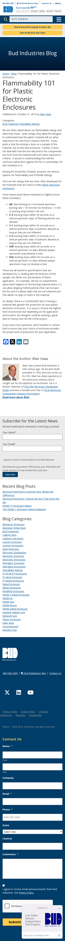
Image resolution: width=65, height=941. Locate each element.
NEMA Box (8, 601)
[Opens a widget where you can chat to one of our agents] (42, 922)
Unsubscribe (35, 715)
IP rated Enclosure (12, 577)
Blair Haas (45, 114)
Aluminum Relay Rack (14, 528)
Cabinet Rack (9, 535)
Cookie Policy (27, 711)
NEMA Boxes (9, 605)
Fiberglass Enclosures (14, 566)
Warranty (20, 715)
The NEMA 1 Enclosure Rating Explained (24, 509)
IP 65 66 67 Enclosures (14, 573)
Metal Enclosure (11, 584)
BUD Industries (10, 124)
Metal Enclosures (11, 587)
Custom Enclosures (12, 545)
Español (33, 7)
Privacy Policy (9, 711)
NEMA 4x (7, 598)
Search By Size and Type (32, 32)
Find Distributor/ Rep (28, 3)
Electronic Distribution (14, 552)
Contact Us (47, 3)
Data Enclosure (10, 549)
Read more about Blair (15, 397)
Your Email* (8, 444)
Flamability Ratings (30, 124)
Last (5, 772)
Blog (13, 73)
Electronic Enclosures (13, 559)
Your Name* (9, 432)
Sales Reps (8, 623)
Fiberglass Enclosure (13, 563)
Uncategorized (10, 626)
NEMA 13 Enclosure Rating (16, 505)
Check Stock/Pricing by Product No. (32, 27)
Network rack (9, 615)
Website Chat (9, 630)
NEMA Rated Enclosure (15, 608)
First (5, 760)
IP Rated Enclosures (13, 580)
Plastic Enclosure (11, 619)
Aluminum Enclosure (13, 524)
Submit (15, 922)
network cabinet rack (13, 612)
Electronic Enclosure (13, 556)
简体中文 (58, 3)
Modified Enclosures (13, 591)
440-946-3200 (8, 3)
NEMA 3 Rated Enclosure (16, 594)
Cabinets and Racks (13, 538)
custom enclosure (12, 542)
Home (5, 73)
